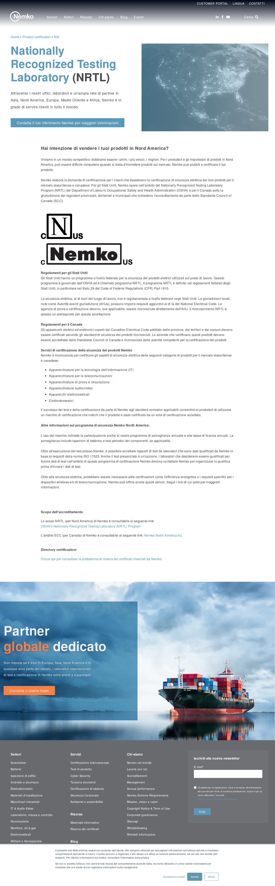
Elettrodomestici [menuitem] (22, 789)
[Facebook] (222, 17)
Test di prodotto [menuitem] (81, 769)
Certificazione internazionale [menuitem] (89, 763)
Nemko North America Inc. (163, 535)
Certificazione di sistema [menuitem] (87, 789)
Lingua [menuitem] (239, 3)
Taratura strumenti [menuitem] (83, 782)
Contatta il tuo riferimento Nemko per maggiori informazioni (67, 122)
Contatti (257, 3)
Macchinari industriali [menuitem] (25, 802)
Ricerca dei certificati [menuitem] (84, 829)
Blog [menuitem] (123, 17)
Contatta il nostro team (29, 690)
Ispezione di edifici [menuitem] (23, 776)
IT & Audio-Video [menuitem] (22, 808)
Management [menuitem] (136, 782)
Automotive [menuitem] (18, 763)
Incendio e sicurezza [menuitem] (25, 782)
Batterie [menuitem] (16, 769)
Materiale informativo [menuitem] (84, 822)
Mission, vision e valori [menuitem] (142, 802)
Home (15, 36)
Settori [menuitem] (69, 17)
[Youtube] (228, 17)
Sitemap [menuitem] (132, 821)
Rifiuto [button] (211, 876)
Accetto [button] (195, 876)
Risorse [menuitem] (86, 17)
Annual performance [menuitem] (141, 789)
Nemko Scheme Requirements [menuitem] (148, 795)
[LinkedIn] (217, 17)
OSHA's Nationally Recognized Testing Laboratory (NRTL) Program (91, 526)
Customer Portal (212, 3)
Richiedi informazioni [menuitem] (141, 834)
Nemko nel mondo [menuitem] (139, 763)
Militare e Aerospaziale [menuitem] (26, 841)
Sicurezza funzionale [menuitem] (84, 795)
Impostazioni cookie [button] (174, 876)
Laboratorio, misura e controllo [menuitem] (32, 815)
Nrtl (56, 36)
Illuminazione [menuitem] (20, 821)
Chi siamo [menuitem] (106, 17)
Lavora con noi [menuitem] (137, 769)
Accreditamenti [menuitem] (137, 776)
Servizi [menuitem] (52, 17)
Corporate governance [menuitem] (142, 815)
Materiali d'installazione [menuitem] (27, 795)
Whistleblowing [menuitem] (137, 828)
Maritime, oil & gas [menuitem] (23, 828)
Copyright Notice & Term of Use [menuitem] (148, 808)
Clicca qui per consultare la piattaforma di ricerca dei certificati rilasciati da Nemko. (101, 559)
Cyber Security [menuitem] (80, 776)
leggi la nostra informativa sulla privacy (217, 799)
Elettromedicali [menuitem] (21, 834)
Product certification (37, 36)
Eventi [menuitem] (139, 17)
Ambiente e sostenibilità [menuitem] (86, 802)
